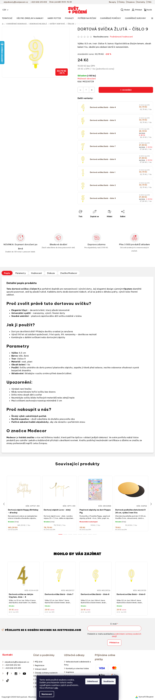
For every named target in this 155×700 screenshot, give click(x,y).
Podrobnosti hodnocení (121, 36)
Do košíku (127, 90)
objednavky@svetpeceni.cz (17, 662)
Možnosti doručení (87, 78)
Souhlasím (108, 681)
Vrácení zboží (41, 669)
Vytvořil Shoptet (146, 697)
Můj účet (38, 662)
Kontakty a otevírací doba (77, 668)
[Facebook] (7, 673)
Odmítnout (92, 681)
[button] (23, 585)
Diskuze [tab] (51, 273)
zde (56, 688)
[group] (24, 588)
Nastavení (47, 694)
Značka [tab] (68, 273)
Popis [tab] (7, 273)
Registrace (39, 665)
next (151, 504)
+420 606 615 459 (13, 668)
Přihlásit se (114, 643)
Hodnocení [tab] (36, 273)
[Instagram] (16, 673)
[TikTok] (7, 680)
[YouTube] (24, 673)
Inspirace (70, 672)
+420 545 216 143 (12, 665)
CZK (4, 10)
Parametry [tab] (20, 273)
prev (4, 504)
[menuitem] (7, 18)
